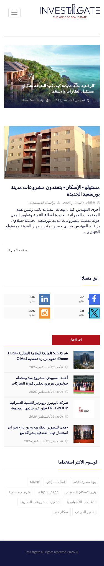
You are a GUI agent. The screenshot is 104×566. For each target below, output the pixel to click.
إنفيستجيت (36, 202)
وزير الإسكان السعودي (81, 492)
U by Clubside (48, 492)
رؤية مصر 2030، (85, 481)
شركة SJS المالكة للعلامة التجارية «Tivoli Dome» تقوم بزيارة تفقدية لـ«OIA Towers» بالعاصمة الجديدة (37, 359)
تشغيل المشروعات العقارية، (39, 502)
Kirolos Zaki (27, 100)
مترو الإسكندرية (20, 492)
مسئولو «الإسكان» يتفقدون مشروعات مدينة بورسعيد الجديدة (55, 191)
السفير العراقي (86, 512)
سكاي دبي (61, 512)
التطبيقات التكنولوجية (82, 502)
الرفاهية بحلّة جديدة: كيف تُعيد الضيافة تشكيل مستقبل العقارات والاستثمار (58, 88)
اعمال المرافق (56, 481)
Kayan (34, 481)
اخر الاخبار (76, 339)
